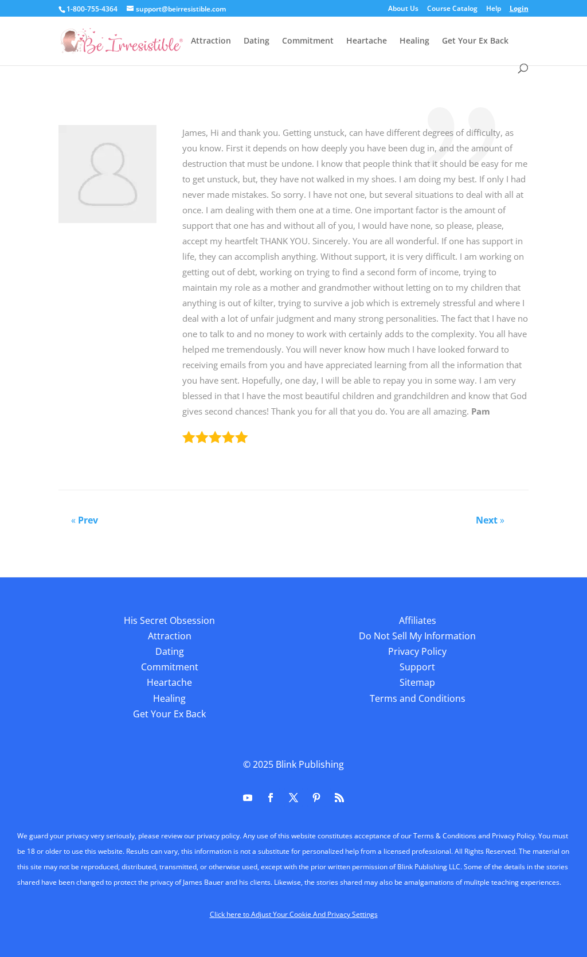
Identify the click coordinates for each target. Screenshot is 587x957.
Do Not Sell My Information (417, 636)
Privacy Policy (417, 651)
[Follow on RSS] (339, 797)
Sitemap (417, 682)
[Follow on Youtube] (247, 797)
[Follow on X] (293, 797)
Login (519, 9)
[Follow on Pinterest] (316, 797)
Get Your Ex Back (475, 41)
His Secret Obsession (169, 620)
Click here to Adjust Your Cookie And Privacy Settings (294, 914)
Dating (256, 41)
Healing (414, 41)
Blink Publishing (310, 764)
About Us (403, 9)
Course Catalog (452, 9)
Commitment (308, 41)
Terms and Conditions (417, 698)
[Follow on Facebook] (270, 797)
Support (417, 667)
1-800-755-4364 (92, 9)
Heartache (366, 41)
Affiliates (417, 620)
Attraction (211, 41)
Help (493, 9)
